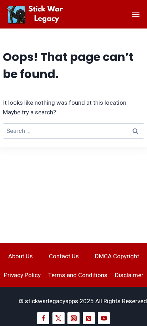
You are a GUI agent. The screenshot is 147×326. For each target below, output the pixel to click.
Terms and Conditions (77, 275)
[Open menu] (135, 14)
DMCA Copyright (117, 256)
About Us (20, 256)
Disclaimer (129, 275)
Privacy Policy (22, 275)
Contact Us (64, 256)
